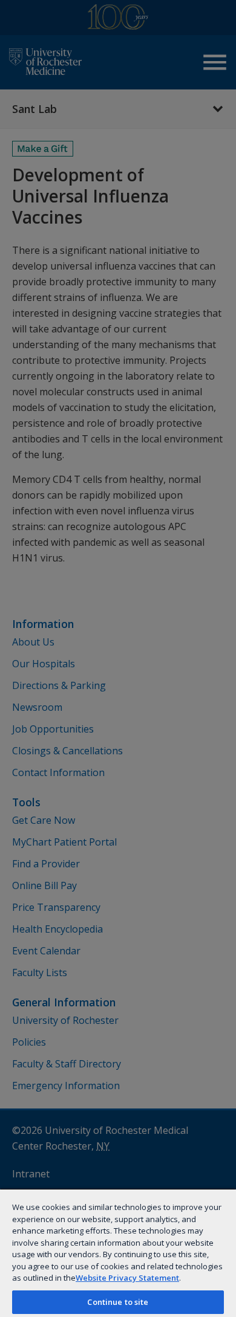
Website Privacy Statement (127, 1277)
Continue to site (117, 1301)
